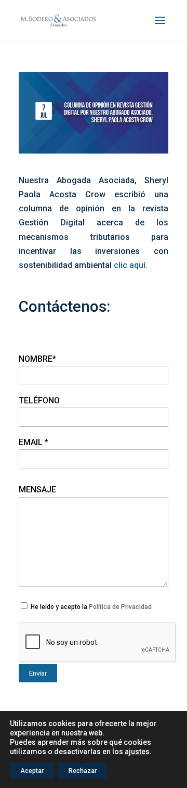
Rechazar (83, 770)
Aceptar (32, 770)
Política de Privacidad (120, 607)
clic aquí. (131, 265)
